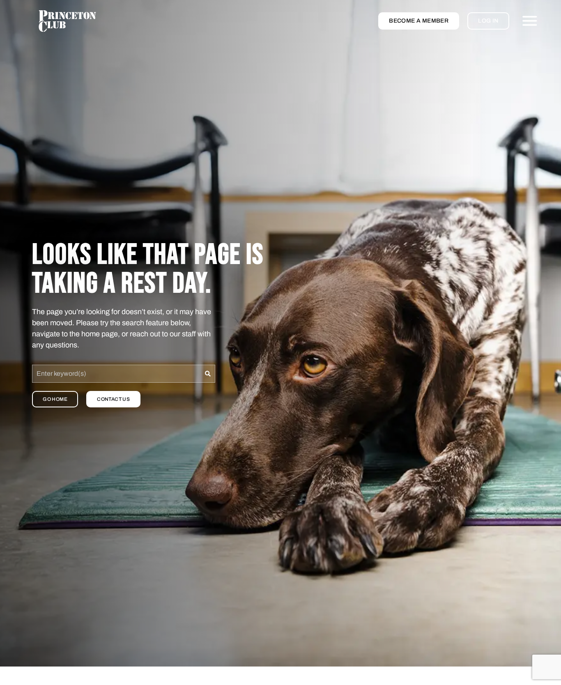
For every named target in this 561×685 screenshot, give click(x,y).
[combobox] (116, 374)
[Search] (208, 374)
